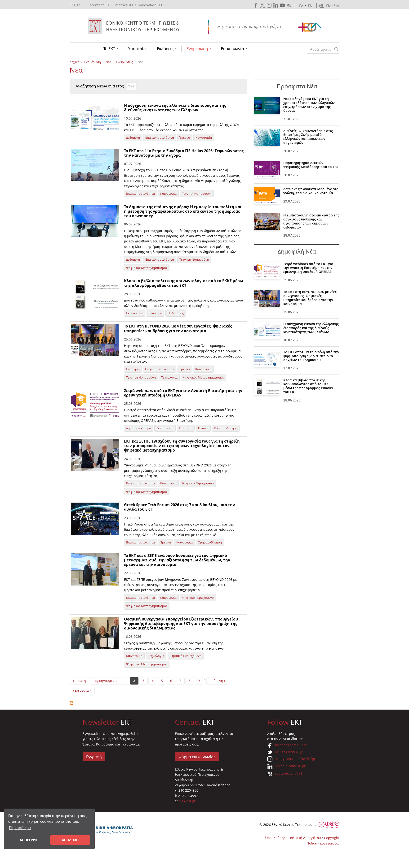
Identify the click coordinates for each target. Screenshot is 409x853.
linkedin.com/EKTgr (290, 766)
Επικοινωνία (233, 48)
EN (310, 5)
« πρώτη (79, 680)
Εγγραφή (94, 756)
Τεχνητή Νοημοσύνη (197, 193)
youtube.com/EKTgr (290, 773)
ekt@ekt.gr (187, 801)
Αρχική (75, 62)
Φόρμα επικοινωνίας (196, 756)
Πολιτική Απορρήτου (305, 838)
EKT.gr (75, 5)
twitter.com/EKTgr (289, 752)
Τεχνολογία (169, 377)
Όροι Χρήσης (275, 838)
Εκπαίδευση (134, 313)
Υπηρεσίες (137, 48)
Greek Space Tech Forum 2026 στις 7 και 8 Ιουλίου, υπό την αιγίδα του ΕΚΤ (179, 507)
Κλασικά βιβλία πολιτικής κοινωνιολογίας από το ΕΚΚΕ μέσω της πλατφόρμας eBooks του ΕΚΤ (183, 283)
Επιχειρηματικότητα (159, 137)
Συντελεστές (329, 843)
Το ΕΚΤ (109, 48)
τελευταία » (82, 690)
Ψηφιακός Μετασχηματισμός (146, 268)
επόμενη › (217, 680)
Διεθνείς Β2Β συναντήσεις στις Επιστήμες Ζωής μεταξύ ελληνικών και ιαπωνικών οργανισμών (308, 137)
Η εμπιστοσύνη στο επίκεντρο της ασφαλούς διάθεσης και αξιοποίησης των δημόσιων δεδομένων (311, 221)
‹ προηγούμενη (105, 680)
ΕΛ (301, 5)
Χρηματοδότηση (226, 428)
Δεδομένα (133, 137)
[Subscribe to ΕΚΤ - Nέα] (158, 703)
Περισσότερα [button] (20, 828)
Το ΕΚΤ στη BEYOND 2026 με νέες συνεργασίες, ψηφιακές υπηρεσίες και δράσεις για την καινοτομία (178, 328)
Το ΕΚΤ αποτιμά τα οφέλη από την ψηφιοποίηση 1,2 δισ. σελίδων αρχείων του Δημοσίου (311, 356)
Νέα (108, 62)
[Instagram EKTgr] (269, 5)
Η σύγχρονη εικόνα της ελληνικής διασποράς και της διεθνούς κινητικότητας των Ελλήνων (175, 107)
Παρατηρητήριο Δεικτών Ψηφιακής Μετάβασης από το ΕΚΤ (311, 164)
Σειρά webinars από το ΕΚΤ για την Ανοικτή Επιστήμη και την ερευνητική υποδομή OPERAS (183, 393)
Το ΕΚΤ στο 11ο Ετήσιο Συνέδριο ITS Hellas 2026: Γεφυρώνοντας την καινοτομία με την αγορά (184, 153)
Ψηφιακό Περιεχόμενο (198, 483)
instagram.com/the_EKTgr (295, 758)
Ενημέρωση (198, 48)
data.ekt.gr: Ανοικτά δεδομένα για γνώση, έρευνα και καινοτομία (310, 191)
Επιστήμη (155, 313)
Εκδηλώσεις (124, 62)
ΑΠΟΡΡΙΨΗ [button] (28, 840)
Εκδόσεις (165, 48)
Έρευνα (184, 137)
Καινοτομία (204, 137)
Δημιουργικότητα (138, 428)
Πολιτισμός (176, 313)
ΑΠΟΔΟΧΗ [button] (70, 840)
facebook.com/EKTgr (291, 745)
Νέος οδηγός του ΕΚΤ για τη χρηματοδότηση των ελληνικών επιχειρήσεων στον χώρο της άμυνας (309, 104)
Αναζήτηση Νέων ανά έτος (100, 86)
